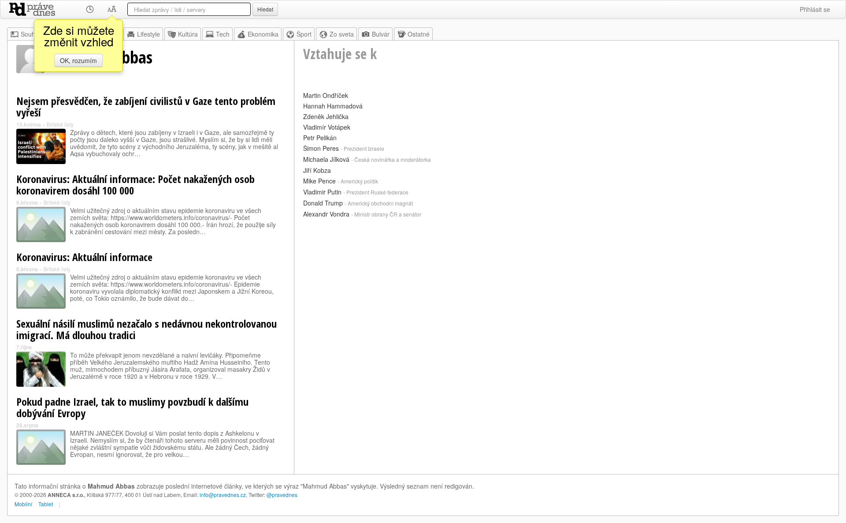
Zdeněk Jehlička (326, 116)
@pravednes (282, 494)
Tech (223, 34)
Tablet (45, 504)
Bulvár (381, 34)
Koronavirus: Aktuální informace (84, 257)
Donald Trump (323, 202)
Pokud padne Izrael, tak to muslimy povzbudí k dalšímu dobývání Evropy (132, 407)
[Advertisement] (566, 282)
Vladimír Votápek (326, 127)
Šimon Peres (321, 148)
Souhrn (31, 34)
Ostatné (419, 34)
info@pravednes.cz (223, 494)
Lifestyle (148, 34)
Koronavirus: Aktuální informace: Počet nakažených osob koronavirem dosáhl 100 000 (135, 185)
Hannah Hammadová (333, 105)
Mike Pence (319, 180)
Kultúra (188, 34)
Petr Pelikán (320, 137)
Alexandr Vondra (326, 213)
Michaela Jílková (326, 159)
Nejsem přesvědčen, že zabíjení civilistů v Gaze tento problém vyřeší (145, 106)
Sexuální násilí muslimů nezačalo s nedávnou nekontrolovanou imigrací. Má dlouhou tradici (146, 329)
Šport (304, 34)
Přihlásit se (815, 9)
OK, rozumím (78, 60)
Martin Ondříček (325, 95)
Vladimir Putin (322, 191)
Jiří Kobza (317, 170)
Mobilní (23, 504)
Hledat (265, 9)
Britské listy (60, 124)
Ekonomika (263, 34)
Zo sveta (342, 34)
